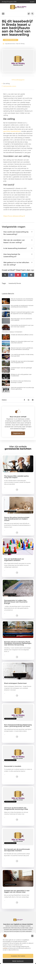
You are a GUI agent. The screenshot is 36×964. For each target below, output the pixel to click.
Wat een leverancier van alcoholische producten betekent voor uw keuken (22, 299)
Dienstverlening (11, 40)
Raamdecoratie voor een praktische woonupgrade (21, 319)
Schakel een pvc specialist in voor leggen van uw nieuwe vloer (17, 891)
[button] (32, 936)
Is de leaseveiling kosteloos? (18, 248)
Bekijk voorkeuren (18, 961)
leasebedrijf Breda (15, 283)
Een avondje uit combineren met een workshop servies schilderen (22, 306)
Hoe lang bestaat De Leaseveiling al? (18, 255)
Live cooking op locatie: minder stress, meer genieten (22, 355)
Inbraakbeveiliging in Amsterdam (12, 332)
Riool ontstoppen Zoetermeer (15, 683)
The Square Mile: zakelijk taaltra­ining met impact (16, 476)
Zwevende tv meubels (12, 766)
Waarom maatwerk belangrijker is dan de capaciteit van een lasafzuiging (22, 312)
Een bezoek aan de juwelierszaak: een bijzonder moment (17, 850)
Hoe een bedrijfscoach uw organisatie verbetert (14, 559)
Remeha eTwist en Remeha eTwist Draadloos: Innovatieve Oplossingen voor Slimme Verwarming (17, 643)
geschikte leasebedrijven (12, 131)
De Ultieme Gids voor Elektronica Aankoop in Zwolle (21, 381)
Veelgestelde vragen (9, 86)
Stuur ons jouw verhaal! (18, 417)
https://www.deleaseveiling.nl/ (14, 216)
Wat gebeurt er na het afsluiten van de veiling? (18, 264)
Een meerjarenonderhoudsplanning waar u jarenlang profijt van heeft (18, 725)
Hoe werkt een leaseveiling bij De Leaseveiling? (18, 233)
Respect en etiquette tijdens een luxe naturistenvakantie (22, 342)
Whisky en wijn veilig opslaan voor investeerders (21, 375)
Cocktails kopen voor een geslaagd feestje (21, 368)
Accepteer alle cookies (18, 956)
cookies (5, 948)
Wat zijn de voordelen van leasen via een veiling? (18, 241)
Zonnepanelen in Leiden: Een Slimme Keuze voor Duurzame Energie (15, 602)
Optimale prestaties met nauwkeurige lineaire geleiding (22, 388)
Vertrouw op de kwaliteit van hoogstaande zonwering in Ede (16, 808)
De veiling (6, 83)
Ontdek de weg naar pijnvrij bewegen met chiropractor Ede (22, 361)
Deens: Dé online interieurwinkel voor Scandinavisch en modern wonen (16, 519)
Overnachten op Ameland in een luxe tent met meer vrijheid (22, 326)
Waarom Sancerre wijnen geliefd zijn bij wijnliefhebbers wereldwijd (22, 348)
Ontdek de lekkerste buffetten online (22, 334)
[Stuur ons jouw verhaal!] (18, 411)
